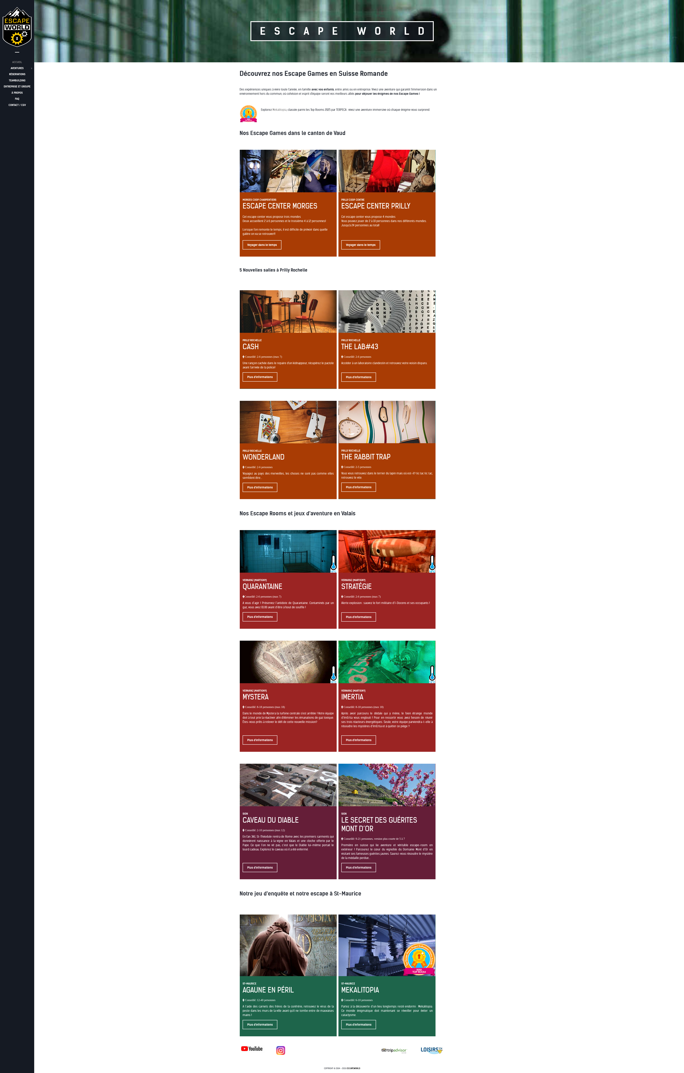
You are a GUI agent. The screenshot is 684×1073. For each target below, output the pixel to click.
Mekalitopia (279, 109)
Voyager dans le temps (262, 245)
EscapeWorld (353, 1068)
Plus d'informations (260, 377)
